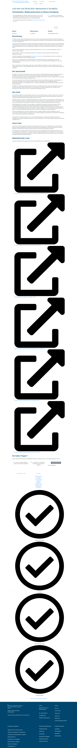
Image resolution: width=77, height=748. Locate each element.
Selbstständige (58, 735)
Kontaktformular (42, 715)
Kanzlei (36, 3)
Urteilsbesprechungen (43, 738)
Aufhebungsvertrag (43, 728)
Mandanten (35, 1)
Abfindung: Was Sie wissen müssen (15, 729)
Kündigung (38, 15)
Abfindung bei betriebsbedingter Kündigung (17, 734)
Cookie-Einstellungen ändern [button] (61, 720)
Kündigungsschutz (11, 746)
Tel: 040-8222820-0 (52, 465)
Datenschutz (57, 718)
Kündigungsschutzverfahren (37, 56)
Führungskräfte (58, 731)
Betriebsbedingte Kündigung (13, 741)
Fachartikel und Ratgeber (44, 736)
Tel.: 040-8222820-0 (43, 713)
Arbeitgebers (43, 49)
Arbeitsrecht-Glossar (43, 741)
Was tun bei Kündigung (12, 744)
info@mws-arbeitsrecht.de (44, 717)
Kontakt (40, 3)
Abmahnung (16, 59)
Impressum (57, 716)
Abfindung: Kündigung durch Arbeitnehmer (16, 732)
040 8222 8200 (52, 1)
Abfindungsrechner (12, 736)
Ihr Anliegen (41, 1)
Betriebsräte (57, 733)
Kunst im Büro (58, 710)
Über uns (57, 708)
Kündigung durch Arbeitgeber (14, 739)
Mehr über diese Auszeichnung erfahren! (39, 698)
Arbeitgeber (14, 41)
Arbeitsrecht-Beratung (59, 726)
